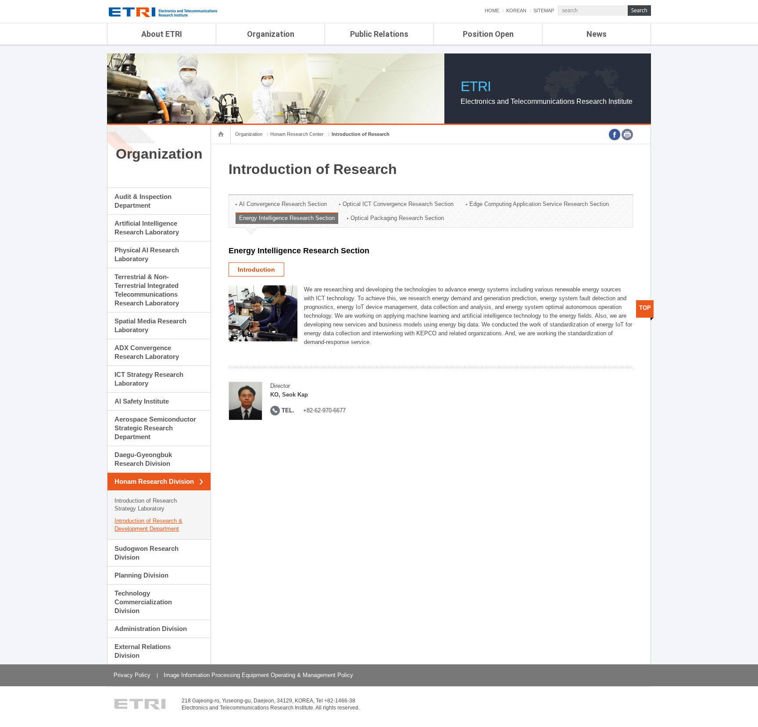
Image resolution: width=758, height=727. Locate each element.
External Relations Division (142, 651)
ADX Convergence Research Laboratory (146, 352)
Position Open (488, 34)
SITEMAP (543, 10)
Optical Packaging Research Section (397, 218)
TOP (645, 308)
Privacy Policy (132, 675)
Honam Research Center (297, 134)
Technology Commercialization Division (143, 601)
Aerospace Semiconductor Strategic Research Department (155, 427)
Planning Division (141, 575)
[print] (627, 134)
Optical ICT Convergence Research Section (398, 204)
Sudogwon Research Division (146, 553)
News (596, 34)
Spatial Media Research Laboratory (150, 325)
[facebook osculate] (614, 134)
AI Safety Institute (141, 401)
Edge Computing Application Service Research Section (539, 204)
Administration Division (150, 628)
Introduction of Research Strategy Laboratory (145, 504)
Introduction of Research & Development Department (148, 525)
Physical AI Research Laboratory (146, 254)
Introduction (256, 269)
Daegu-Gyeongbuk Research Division (143, 459)
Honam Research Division (154, 481)
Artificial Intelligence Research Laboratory (146, 228)
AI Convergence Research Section (283, 204)
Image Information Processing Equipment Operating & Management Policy (258, 675)
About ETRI (161, 34)
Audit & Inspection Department (143, 201)
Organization (270, 34)
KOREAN (516, 10)
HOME (492, 10)
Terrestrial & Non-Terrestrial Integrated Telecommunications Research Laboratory (146, 290)
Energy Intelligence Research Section (287, 218)
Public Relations (379, 34)
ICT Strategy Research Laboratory (148, 379)
